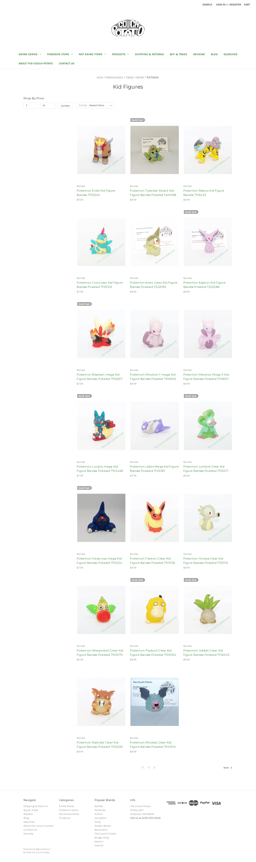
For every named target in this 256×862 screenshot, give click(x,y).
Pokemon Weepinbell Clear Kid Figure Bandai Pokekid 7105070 (100, 653)
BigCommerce (43, 849)
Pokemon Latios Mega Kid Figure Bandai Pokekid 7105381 (154, 469)
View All (98, 845)
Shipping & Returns (149, 54)
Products (118, 54)
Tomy (97, 821)
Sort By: (83, 105)
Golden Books (102, 825)
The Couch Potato (105, 833)
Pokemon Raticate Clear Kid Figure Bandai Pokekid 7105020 (100, 745)
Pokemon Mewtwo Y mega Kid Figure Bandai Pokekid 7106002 (153, 377)
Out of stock (154, 156)
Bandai (98, 806)
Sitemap (28, 833)
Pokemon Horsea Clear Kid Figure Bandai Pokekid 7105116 (205, 561)
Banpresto (101, 829)
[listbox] (101, 105)
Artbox (98, 814)
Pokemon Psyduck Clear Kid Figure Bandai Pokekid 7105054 (153, 653)
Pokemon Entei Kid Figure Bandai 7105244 (96, 193)
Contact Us (66, 63)
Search (207, 4)
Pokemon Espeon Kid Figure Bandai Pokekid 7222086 (204, 285)
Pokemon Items (58, 54)
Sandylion (100, 818)
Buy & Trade (178, 54)
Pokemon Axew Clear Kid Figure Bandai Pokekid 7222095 (153, 285)
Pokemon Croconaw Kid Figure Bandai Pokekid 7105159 (100, 285)
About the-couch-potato (36, 63)
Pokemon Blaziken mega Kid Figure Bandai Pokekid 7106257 (99, 377)
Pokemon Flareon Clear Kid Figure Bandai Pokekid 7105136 (152, 561)
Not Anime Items (90, 54)
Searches (230, 54)
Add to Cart (101, 156)
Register (235, 4)
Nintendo (100, 810)
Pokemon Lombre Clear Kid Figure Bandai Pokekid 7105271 (205, 469)
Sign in (220, 4)
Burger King (101, 837)
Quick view (100, 143)
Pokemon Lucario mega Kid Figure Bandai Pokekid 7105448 (100, 469)
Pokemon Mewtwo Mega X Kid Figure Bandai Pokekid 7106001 (206, 377)
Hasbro (98, 841)
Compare (100, 149)
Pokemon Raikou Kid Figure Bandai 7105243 (203, 193)
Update (65, 105)
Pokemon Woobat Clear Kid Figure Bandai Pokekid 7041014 (153, 745)
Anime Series (28, 54)
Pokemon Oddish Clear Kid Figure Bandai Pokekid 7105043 (206, 653)
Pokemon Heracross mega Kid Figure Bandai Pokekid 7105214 (99, 561)
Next (226, 767)
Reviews (199, 54)
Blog (214, 54)
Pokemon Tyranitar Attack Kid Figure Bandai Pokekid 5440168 (153, 193)
